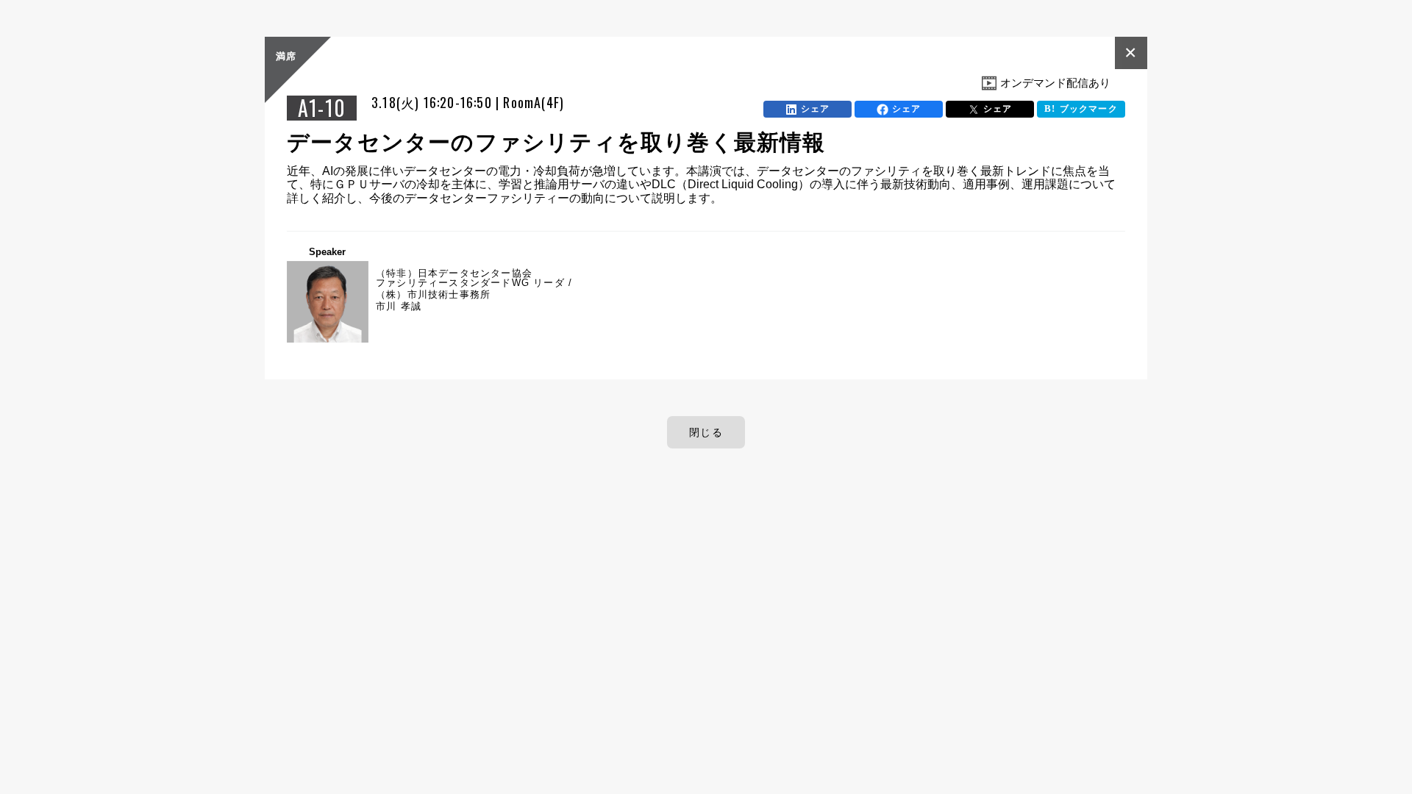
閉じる (706, 432)
